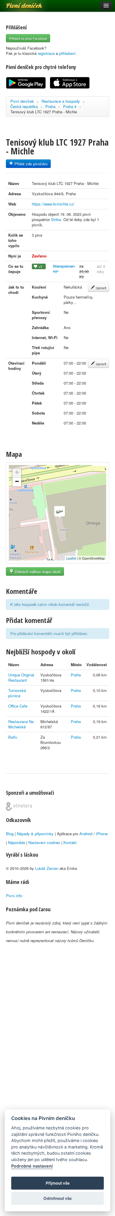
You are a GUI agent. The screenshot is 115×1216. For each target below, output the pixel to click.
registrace (46, 53)
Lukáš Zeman (46, 868)
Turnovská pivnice (17, 693)
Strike (56, 219)
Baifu (12, 737)
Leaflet (71, 558)
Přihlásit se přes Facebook (28, 38)
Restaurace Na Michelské (21, 724)
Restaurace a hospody (61, 101)
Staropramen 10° (64, 268)
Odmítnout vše (57, 1198)
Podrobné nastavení (32, 1165)
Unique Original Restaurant (21, 677)
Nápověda (16, 842)
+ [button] (17, 472)
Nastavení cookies (44, 842)
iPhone (102, 833)
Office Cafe (17, 706)
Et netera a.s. (19, 806)
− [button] (17, 481)
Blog (10, 833)
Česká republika (24, 106)
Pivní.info (14, 895)
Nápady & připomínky (35, 833)
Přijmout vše (58, 1183)
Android (85, 833)
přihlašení (67, 53)
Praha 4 (69, 106)
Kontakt (70, 842)
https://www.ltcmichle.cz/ (53, 204)
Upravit (100, 287)
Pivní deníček (17, 3)
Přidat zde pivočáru (30, 163)
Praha (50, 106)
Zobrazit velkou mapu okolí (37, 571)
